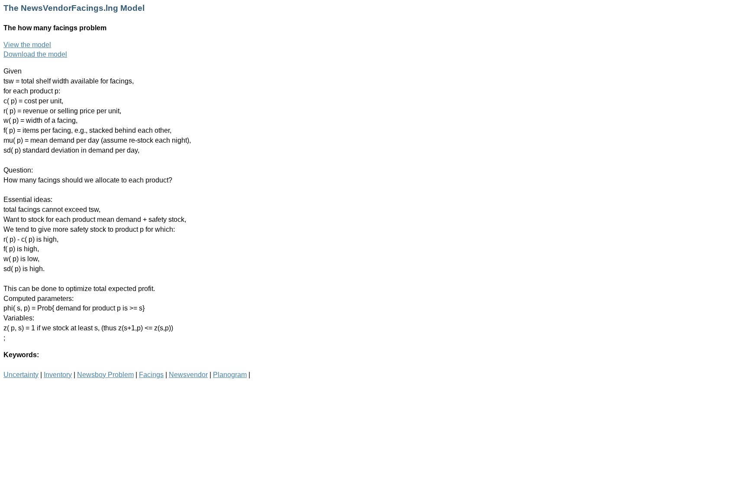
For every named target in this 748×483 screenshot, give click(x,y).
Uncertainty (21, 374)
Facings (151, 374)
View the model (27, 44)
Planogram (230, 374)
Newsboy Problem (105, 374)
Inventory (58, 374)
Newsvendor (188, 374)
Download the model (35, 54)
